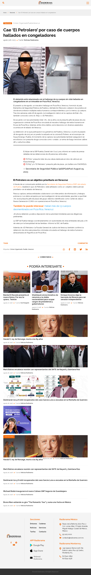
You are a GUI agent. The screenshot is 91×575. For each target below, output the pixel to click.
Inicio (4, 12)
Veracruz (31, 249)
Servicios (42, 528)
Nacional (12, 12)
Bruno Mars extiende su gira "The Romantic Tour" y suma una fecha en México (37, 502)
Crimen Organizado (16, 249)
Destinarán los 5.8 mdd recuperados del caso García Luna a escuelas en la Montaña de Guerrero (45, 400)
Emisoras (33, 524)
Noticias (33, 528)
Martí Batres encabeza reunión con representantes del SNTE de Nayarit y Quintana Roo (41, 369)
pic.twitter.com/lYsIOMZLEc (76, 164)
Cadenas (42, 524)
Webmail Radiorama (38, 558)
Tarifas (33, 532)
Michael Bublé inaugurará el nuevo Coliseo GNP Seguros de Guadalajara (35, 491)
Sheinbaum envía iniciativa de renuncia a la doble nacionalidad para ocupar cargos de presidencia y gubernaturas (45, 299)
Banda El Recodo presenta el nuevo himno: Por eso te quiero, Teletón (16, 297)
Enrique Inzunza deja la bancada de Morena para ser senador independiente (73, 297)
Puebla (25, 249)
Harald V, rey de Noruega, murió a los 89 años (23, 339)
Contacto (42, 532)
